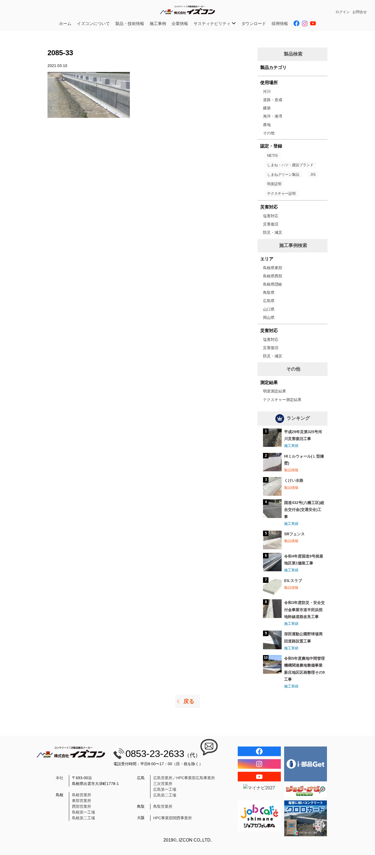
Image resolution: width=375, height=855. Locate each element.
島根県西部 (272, 276)
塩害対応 (270, 216)
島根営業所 (81, 795)
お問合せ (359, 12)
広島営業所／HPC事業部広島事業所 (184, 778)
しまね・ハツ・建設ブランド (290, 165)
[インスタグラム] (259, 764)
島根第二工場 (83, 818)
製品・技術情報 (129, 23)
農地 (267, 124)
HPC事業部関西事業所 (172, 818)
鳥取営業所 (162, 806)
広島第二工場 (164, 795)
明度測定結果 (274, 391)
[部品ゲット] (305, 764)
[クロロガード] (305, 818)
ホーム (65, 23)
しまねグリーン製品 (283, 174)
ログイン (342, 12)
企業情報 (180, 23)
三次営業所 (162, 783)
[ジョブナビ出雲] (305, 790)
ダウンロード (253, 23)
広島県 (269, 301)
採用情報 (280, 23)
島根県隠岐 (272, 284)
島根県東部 (272, 268)
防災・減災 (272, 232)
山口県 (269, 309)
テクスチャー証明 (281, 193)
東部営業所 (81, 800)
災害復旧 (270, 224)
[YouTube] (259, 776)
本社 (59, 778)
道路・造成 (272, 100)
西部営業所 (81, 806)
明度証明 (274, 184)
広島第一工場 (164, 789)
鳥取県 (269, 292)
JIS (313, 174)
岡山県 (269, 317)
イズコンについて (93, 23)
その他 (269, 133)
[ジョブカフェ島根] (259, 815)
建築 (267, 108)
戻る (188, 701)
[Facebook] (259, 751)
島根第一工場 (83, 812)
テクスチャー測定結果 (282, 399)
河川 (267, 91)
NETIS (272, 156)
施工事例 (158, 23)
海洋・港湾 (272, 116)
